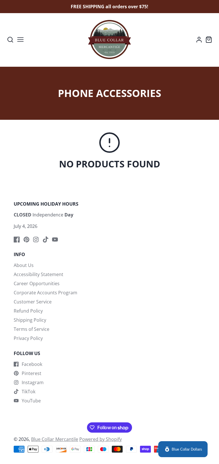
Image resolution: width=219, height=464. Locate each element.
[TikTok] (45, 239)
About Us (24, 265)
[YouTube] (55, 239)
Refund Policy (28, 311)
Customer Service (33, 302)
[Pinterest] (26, 239)
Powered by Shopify (100, 439)
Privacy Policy (28, 338)
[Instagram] (36, 239)
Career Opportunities (37, 283)
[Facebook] (17, 239)
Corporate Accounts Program (45, 292)
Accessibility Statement (38, 274)
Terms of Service (31, 329)
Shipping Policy (30, 320)
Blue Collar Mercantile (54, 439)
